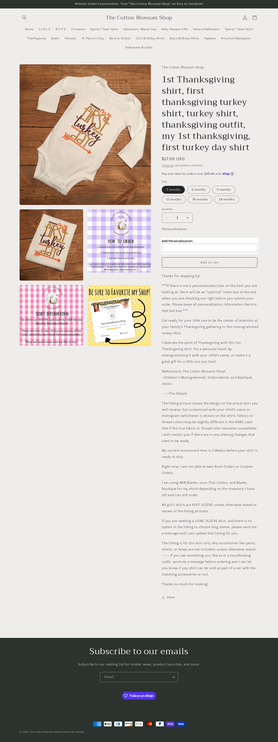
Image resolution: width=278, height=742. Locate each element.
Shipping (167, 165)
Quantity (167, 209)
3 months (173, 189)
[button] (24, 17)
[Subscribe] (173, 677)
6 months (199, 189)
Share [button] (171, 597)
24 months (227, 199)
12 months (173, 199)
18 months (200, 199)
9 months (224, 189)
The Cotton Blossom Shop (45, 732)
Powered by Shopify (72, 732)
